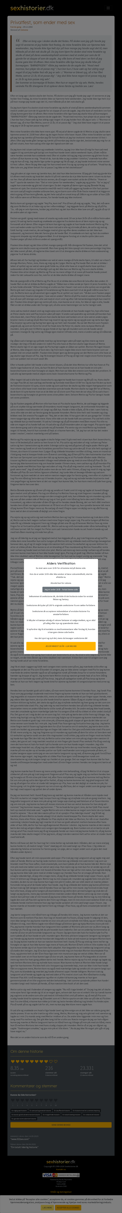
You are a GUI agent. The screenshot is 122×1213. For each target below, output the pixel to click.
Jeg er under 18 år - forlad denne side (61, 589)
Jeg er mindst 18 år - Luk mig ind (61, 646)
